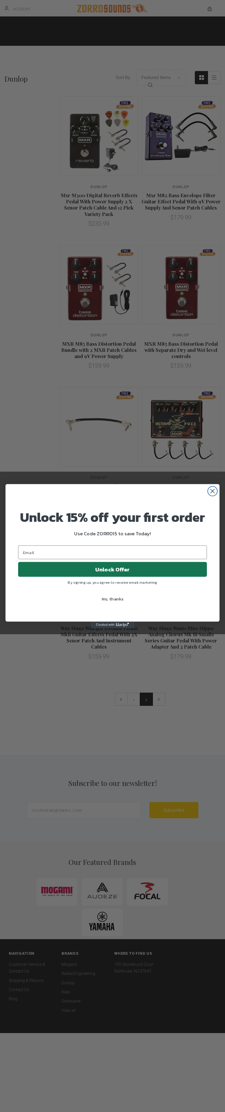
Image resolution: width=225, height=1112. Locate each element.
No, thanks (113, 598)
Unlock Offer (112, 569)
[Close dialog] (212, 491)
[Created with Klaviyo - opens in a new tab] (112, 624)
